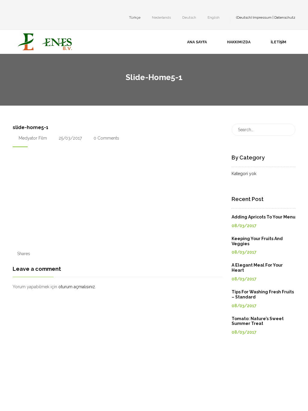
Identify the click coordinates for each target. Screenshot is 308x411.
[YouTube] (41, 7)
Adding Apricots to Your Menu (263, 217)
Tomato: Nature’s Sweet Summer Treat (258, 321)
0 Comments (105, 138)
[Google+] (32, 7)
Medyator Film (33, 138)
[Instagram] (23, 7)
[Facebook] (14, 7)
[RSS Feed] (59, 7)
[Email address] (50, 7)
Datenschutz (284, 17)
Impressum (262, 17)
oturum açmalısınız (76, 286)
